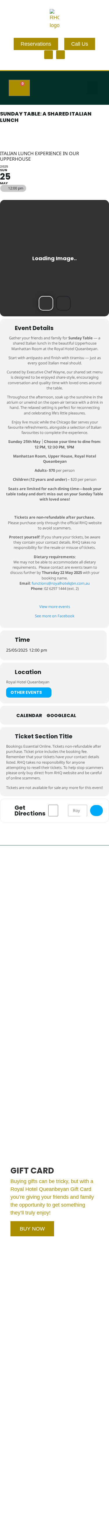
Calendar (29, 715)
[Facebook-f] (48, 54)
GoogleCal (61, 715)
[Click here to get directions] (96, 810)
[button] (92, 88)
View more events (54, 606)
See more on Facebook (54, 615)
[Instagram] (60, 54)
